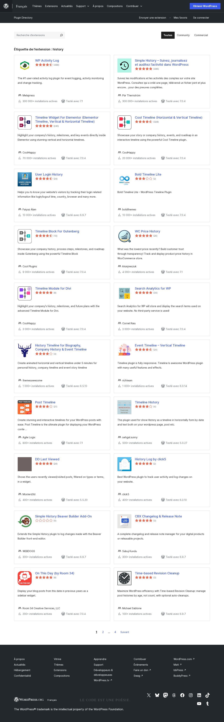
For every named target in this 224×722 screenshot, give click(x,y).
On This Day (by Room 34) (54, 573)
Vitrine (57, 659)
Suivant (124, 632)
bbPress (180, 670)
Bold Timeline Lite (148, 174)
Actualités (19, 664)
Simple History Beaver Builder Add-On (63, 516)
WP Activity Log (47, 60)
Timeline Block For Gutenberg (57, 231)
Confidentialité (22, 675)
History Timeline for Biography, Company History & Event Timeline (61, 347)
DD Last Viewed (47, 459)
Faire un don (142, 670)
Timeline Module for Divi (53, 288)
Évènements (141, 664)
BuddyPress (182, 675)
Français (52, 700)
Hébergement (22, 670)
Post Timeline (45, 402)
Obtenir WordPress (205, 6)
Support (98, 664)
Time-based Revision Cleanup (157, 573)
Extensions (60, 670)
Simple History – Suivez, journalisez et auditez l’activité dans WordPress (162, 62)
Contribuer (140, 659)
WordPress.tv (103, 680)
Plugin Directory (23, 17)
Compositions (62, 675)
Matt (178, 664)
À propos (19, 659)
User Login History (49, 174)
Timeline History (147, 402)
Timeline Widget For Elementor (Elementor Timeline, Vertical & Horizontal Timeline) (67, 119)
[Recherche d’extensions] (61, 35)
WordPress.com (184, 659)
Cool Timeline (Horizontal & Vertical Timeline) (168, 117)
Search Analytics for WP (153, 288)
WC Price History (147, 231)
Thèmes (58, 664)
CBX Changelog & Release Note (158, 516)
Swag (138, 675)
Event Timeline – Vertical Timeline (160, 345)
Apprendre (100, 659)
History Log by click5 (150, 459)
